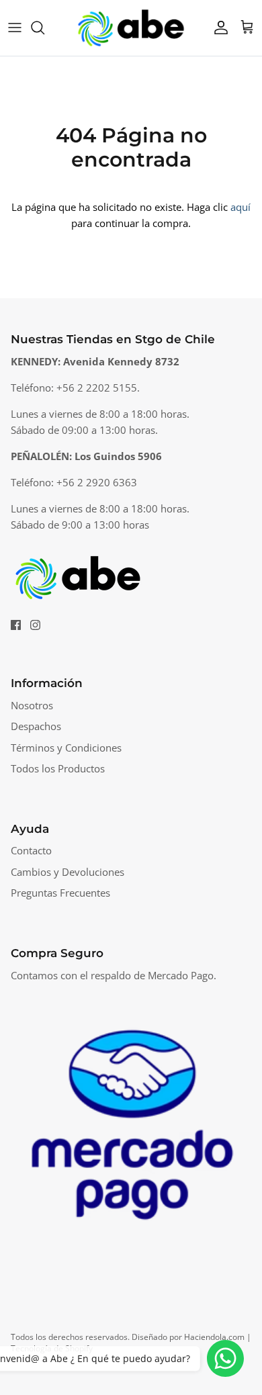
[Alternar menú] (15, 27)
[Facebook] (16, 625)
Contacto (31, 850)
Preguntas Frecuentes (60, 892)
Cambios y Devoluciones (67, 872)
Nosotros (32, 705)
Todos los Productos (58, 768)
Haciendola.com (214, 1337)
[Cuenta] (217, 27)
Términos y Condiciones (66, 747)
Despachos (36, 726)
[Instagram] (35, 625)
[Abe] (131, 28)
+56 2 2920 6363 (96, 482)
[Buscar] (44, 27)
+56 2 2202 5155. (98, 387)
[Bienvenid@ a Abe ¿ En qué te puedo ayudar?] (225, 1358)
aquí (240, 207)
